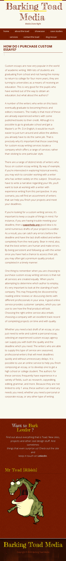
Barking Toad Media (34, 11)
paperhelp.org (31, 224)
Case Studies (56, 31)
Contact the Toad (31, 37)
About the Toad (22, 31)
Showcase (40, 31)
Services (14, 37)
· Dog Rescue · (51, 37)
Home (6, 31)
